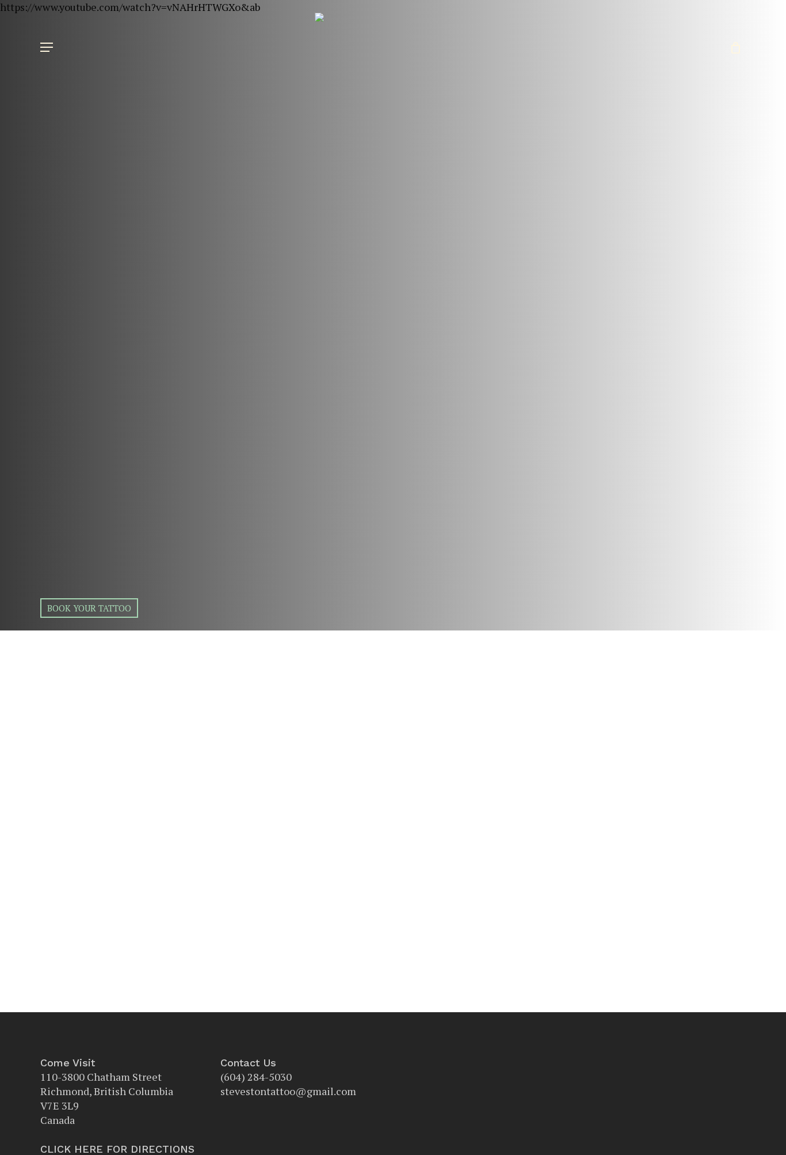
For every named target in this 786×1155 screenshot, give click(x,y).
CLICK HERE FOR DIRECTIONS (117, 1149)
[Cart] (731, 47)
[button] (46, 47)
